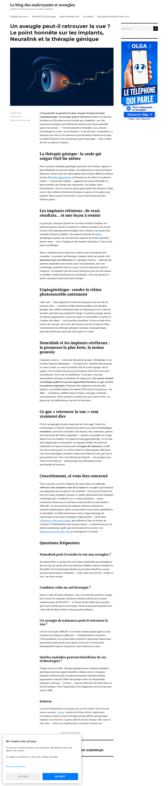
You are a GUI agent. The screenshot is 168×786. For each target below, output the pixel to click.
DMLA (98, 234)
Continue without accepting (70, 733)
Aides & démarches (69, 16)
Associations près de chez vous (113, 16)
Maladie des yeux (19, 16)
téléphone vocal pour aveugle (55, 520)
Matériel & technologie (44, 16)
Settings (23, 776)
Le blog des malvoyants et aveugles (42, 5)
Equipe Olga (15, 113)
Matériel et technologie (20, 120)
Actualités (88, 16)
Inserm (61, 712)
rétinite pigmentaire (61, 177)
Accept (60, 776)
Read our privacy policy (15, 766)
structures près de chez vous (55, 531)
